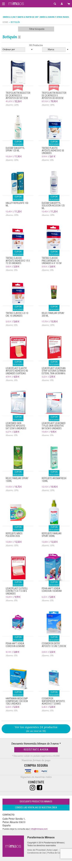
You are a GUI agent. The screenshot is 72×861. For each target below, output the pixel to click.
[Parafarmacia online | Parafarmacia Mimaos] (15, 3)
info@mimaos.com (39, 828)
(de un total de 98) (36, 728)
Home (5, 22)
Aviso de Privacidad (36, 849)
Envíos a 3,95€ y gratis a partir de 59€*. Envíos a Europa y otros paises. (36, 17)
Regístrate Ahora (36, 749)
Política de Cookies (56, 852)
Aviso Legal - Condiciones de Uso (43, 851)
